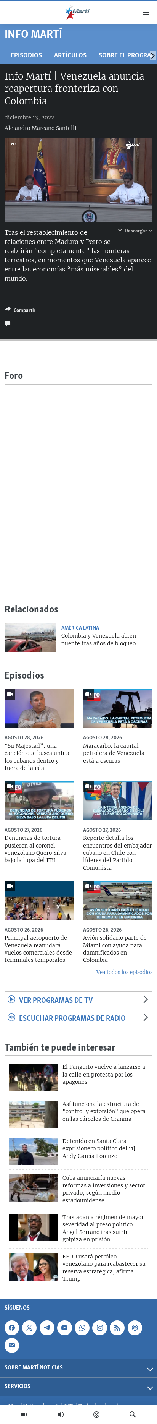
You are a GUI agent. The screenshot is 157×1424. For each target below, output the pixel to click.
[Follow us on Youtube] (64, 1328)
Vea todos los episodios (124, 972)
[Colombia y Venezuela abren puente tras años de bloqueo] (30, 637)
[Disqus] (78, 480)
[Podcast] (96, 1414)
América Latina (80, 628)
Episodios (26, 55)
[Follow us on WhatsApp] (82, 1328)
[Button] (20, 311)
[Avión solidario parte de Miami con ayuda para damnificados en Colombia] (117, 900)
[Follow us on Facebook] (12, 1328)
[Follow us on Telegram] (47, 1328)
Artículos (70, 55)
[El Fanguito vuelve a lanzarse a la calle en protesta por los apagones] (33, 1077)
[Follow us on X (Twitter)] (29, 1328)
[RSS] (117, 1328)
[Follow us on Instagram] (99, 1328)
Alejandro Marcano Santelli (41, 128)
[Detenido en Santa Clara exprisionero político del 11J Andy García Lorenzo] (33, 1151)
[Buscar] (132, 1414)
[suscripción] (12, 1345)
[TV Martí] (24, 1414)
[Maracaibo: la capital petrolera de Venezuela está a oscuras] (117, 708)
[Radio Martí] (60, 1414)
